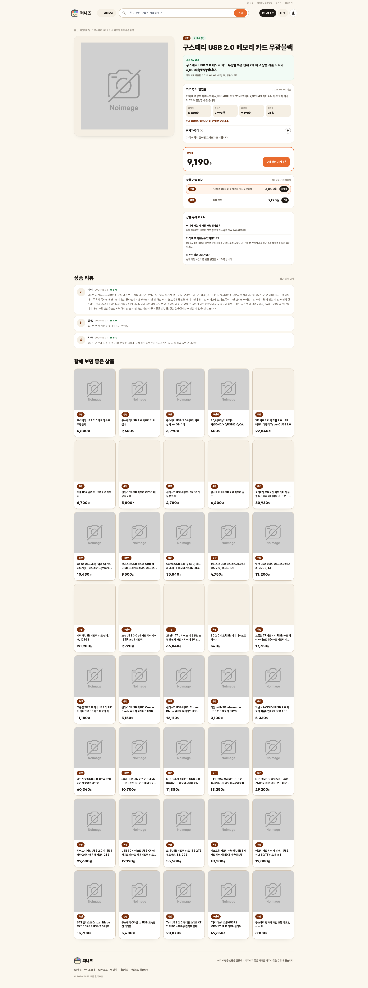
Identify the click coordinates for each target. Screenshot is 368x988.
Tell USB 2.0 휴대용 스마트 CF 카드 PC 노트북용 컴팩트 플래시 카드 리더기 (183, 925)
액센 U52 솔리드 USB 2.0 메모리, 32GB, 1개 (272, 565)
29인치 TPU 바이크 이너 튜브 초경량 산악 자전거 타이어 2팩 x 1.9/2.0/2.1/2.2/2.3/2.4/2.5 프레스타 (183, 638)
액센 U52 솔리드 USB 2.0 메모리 (94, 494)
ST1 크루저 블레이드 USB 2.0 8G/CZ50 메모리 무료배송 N (183, 781)
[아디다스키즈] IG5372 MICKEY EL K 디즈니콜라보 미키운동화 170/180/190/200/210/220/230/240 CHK (228, 925)
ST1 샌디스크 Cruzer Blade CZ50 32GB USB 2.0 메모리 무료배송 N (94, 925)
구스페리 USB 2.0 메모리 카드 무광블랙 (93, 422)
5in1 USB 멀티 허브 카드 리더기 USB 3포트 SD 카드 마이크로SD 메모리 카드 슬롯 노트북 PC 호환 (139, 781)
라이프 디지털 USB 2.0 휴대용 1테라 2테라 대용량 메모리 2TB (94, 852)
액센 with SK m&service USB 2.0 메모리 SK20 (226, 709)
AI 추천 (77, 969)
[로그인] (293, 13)
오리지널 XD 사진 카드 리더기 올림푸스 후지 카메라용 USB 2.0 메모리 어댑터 (272, 494)
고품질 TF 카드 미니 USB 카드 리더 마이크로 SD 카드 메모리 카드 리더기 (273, 638)
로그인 (278, 3)
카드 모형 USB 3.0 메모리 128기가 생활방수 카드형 (94, 781)
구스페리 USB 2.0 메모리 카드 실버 (138, 422)
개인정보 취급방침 (139, 969)
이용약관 (124, 969)
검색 (240, 12)
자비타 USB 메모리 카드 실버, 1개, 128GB (94, 637)
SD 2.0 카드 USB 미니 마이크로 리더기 (228, 637)
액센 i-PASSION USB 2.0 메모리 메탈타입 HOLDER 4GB (272, 709)
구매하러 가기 (274, 162)
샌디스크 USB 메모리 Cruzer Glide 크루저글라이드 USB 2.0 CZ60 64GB (139, 566)
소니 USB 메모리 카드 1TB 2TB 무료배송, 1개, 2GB (184, 852)
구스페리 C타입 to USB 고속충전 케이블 (138, 924)
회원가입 (288, 3)
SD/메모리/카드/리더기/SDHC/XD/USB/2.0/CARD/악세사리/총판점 (228, 423)
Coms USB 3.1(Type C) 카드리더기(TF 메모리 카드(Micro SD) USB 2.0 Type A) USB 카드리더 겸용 (94, 566)
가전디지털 (85, 30)
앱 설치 (250, 3)
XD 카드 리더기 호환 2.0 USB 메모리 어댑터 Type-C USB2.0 (273, 422)
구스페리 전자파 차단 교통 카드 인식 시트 (272, 924)
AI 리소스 (103, 969)
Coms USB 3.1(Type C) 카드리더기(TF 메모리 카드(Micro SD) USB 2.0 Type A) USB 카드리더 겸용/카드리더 (183, 566)
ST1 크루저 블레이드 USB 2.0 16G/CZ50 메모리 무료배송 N (227, 781)
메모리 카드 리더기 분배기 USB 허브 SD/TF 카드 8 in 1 (272, 852)
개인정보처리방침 (264, 3)
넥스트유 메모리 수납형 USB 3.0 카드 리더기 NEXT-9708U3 (228, 852)
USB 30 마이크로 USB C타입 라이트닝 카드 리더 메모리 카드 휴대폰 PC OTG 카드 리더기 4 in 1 (139, 853)
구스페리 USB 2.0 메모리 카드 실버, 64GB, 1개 (182, 422)
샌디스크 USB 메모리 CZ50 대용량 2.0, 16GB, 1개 (228, 565)
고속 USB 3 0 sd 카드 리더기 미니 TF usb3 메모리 (139, 637)
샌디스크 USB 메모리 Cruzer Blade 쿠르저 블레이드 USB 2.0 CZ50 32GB (138, 710)
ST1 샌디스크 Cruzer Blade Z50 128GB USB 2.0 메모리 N (272, 781)
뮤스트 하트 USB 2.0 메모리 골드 (227, 494)
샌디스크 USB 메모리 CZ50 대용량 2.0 (138, 494)
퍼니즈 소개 (89, 969)
